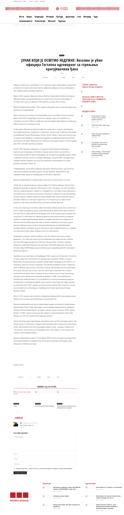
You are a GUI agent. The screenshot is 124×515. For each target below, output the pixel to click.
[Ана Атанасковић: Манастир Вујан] (45, 398)
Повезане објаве (25, 386)
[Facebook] (103, 1)
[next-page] (17, 411)
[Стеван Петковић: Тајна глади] (85, 127)
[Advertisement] (62, 39)
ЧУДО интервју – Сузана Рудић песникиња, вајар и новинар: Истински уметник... (101, 153)
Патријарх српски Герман (61, 496)
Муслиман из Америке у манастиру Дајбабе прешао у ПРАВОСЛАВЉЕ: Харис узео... (66, 488)
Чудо (96, 16)
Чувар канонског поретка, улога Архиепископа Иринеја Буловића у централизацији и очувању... (107, 506)
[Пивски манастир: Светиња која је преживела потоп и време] (67, 398)
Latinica (36, 1)
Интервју (87, 16)
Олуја (15, 406)
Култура (59, 16)
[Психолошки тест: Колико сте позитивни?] (90, 489)
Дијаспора (70, 16)
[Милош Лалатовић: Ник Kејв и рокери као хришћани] (47, 507)
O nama (31, 1)
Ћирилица (42, 1)
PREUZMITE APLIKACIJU (19, 500)
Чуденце (62, 20)
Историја (50, 16)
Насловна (16, 25)
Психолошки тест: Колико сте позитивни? (109, 487)
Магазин (52, 20)
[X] (106, 1)
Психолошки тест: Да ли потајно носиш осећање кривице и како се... (99, 117)
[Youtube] (109, 1)
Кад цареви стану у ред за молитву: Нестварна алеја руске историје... (99, 144)
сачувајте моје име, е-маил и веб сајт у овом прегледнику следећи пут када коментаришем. (43, 468)
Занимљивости (25, 20)
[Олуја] (23, 398)
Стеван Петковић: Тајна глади (100, 125)
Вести (21, 16)
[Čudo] (62, 8)
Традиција (39, 16)
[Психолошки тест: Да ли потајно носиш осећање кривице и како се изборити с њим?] (85, 118)
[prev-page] (15, 411)
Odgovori (22, 427)
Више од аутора (46, 386)
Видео (29, 16)
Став (79, 16)
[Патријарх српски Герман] (47, 498)
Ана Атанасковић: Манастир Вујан (44, 406)
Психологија (40, 20)
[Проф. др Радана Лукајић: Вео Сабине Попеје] (85, 136)
